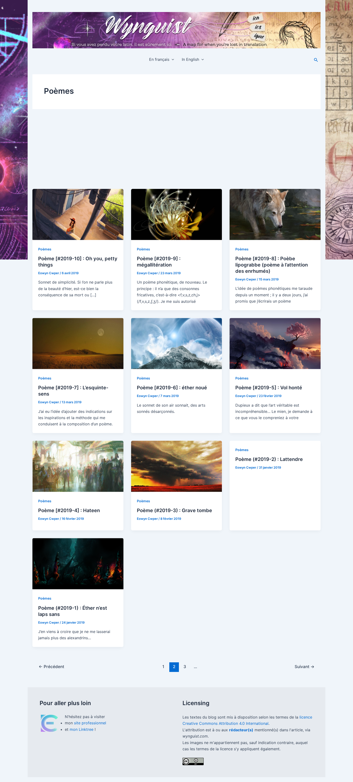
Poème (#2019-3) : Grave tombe (174, 510)
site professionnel (90, 722)
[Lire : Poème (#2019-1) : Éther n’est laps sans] (77, 563)
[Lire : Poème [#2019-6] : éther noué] (176, 343)
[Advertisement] (176, 152)
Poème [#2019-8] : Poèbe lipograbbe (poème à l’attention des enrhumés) (271, 265)
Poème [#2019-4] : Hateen (69, 510)
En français (159, 59)
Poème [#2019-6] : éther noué (172, 388)
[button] (171, 59)
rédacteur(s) (241, 729)
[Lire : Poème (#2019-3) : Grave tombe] (176, 466)
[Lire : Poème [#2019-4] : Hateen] (77, 466)
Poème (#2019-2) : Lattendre (269, 459)
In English (190, 59)
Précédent (51, 666)
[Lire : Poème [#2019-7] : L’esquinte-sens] (77, 343)
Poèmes (44, 249)
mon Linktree (82, 729)
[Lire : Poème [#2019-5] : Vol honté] (275, 343)
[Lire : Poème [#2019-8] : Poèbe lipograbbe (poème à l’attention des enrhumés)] (275, 214)
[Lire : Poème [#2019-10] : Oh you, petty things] (77, 214)
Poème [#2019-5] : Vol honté (268, 388)
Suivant (304, 666)
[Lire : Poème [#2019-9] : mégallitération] (176, 214)
